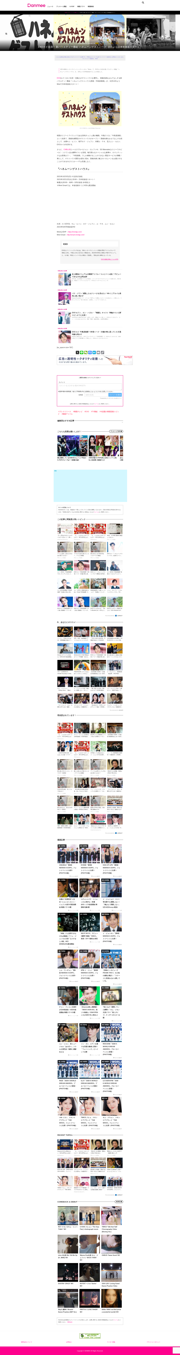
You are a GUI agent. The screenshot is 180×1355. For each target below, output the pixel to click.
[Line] (82, 353)
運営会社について (26, 1342)
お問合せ (69, 1342)
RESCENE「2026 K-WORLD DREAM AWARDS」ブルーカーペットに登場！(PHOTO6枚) (111, 1049)
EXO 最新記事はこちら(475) (109, 259)
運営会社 (69, 1322)
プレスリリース (65, 411)
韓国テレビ (175, 43)
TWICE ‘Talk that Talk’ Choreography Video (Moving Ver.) (109, 1229)
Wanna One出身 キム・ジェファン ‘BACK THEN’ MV (89, 1257)
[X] (77, 353)
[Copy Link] (102, 353)
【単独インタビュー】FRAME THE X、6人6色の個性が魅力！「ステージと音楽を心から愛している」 (111, 975)
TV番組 (95, 411)
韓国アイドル (68, 414)
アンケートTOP (116, 431)
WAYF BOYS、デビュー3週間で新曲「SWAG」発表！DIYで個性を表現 (89, 936)
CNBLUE (67, 149)
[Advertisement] (90, 204)
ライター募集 (111, 1342)
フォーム (96, 404)
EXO (58, 78)
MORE (118, 1201)
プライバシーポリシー (153, 1342)
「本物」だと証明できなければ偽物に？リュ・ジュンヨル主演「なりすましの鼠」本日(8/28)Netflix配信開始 (67, 938)
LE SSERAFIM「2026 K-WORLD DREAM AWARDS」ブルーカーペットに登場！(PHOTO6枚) (111, 1086)
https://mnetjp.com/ (75, 232)
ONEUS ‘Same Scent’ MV (111, 1255)
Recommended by (110, 615)
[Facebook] (90, 353)
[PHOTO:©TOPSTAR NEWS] (68, 854)
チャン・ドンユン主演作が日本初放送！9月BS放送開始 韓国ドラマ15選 (67, 1009)
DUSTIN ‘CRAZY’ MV (65, 1283)
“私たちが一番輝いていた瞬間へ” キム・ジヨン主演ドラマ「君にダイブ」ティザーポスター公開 (111, 1012)
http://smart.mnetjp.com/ (75, 235)
